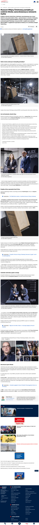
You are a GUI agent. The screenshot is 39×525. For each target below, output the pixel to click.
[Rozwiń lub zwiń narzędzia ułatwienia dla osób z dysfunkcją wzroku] (34, 523)
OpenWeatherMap (3, 501)
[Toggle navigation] (37, 2)
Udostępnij (32, 26)
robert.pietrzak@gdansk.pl (10, 398)
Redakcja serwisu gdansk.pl (3, 496)
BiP (1, 499)
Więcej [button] (36, 470)
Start (1, 7)
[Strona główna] (5, 524)
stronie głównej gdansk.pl (27, 29)
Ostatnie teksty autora (9, 399)
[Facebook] (12, 524)
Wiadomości (5, 7)
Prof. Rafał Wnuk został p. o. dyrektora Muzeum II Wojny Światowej (22, 196)
